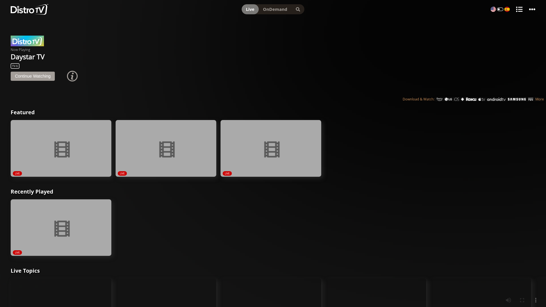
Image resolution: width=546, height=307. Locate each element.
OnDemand (275, 9)
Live (250, 9)
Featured (23, 114)
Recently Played (32, 193)
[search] (298, 9)
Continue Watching (33, 78)
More (539, 101)
